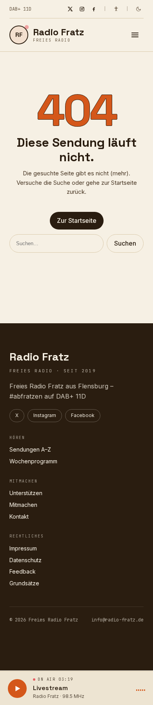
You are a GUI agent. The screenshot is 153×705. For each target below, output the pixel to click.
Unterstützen (25, 493)
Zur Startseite (77, 220)
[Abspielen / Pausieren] (17, 688)
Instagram (44, 415)
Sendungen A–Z (30, 449)
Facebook (83, 415)
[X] (70, 9)
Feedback (22, 571)
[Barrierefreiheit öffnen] (116, 9)
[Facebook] (94, 9)
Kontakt (19, 516)
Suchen (125, 243)
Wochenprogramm (33, 461)
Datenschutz (25, 560)
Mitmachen (23, 504)
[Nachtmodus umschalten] (138, 9)
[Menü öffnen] (135, 35)
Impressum (23, 548)
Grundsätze (24, 583)
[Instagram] (82, 9)
